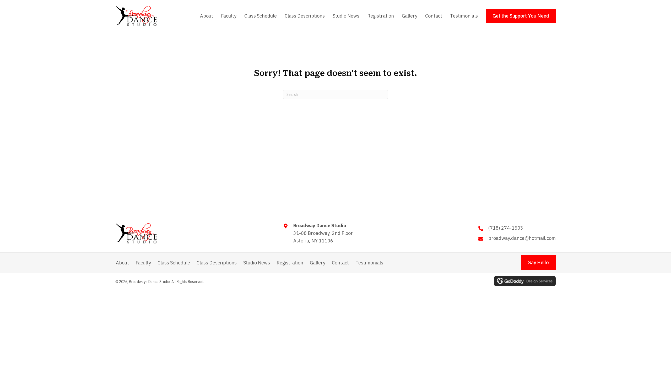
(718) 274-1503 (505, 228)
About (122, 262)
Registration (290, 262)
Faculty (143, 262)
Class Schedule (174, 262)
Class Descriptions (217, 262)
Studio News (256, 262)
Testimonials (369, 262)
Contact (340, 262)
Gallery (317, 262)
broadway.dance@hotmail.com (522, 238)
